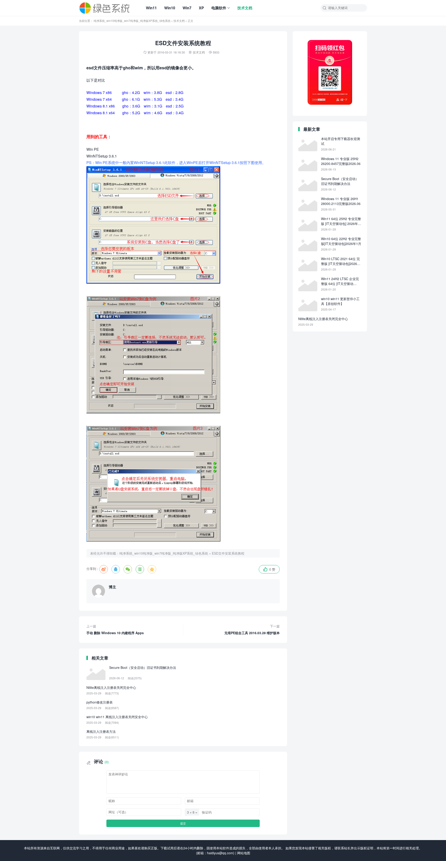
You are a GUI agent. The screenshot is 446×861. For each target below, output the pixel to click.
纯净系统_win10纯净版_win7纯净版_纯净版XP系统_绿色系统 (132, 21)
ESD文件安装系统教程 (228, 553)
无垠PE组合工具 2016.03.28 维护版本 (252, 629)
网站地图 (243, 853)
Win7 (187, 7)
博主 (112, 587)
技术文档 (244, 7)
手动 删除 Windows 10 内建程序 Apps (115, 629)
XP (201, 7)
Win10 (169, 7)
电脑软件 (218, 7)
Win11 (151, 7)
